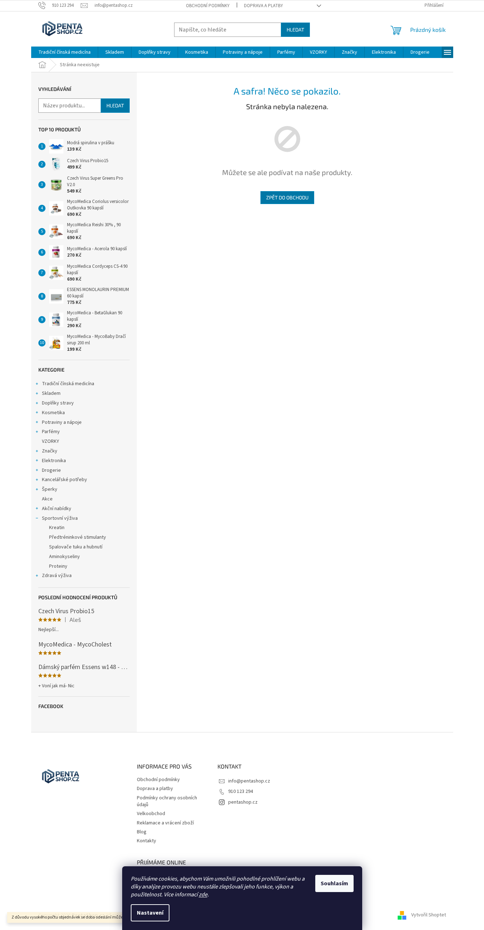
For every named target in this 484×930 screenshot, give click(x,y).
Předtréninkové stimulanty (77, 537)
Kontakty (146, 840)
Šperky (49, 489)
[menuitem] (64, 52)
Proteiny (58, 566)
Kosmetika (53, 412)
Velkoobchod (151, 813)
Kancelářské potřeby (64, 479)
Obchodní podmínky (208, 6)
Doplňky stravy (58, 403)
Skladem (51, 393)
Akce (47, 499)
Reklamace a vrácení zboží (165, 823)
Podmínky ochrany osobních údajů (167, 801)
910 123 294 (240, 791)
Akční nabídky (56, 508)
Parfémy (51, 431)
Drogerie (51, 470)
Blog (142, 831)
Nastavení (150, 913)
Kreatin (56, 527)
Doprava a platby (263, 6)
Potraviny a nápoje (62, 422)
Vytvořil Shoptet (428, 915)
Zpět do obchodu (287, 197)
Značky (49, 451)
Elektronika (54, 460)
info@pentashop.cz (249, 781)
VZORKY (50, 441)
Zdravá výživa (57, 575)
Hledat (295, 29)
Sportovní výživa (60, 518)
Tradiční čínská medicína (68, 383)
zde (203, 894)
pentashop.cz (243, 802)
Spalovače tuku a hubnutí (75, 547)
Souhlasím (334, 883)
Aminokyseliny (64, 556)
